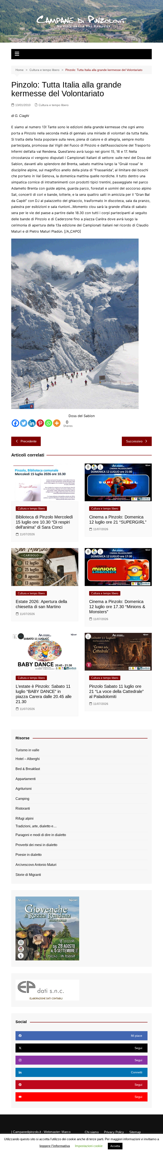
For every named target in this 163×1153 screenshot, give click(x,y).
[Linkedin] (32, 423)
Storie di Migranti (28, 875)
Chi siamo (92, 1132)
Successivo (134, 441)
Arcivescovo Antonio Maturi (35, 865)
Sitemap (135, 1132)
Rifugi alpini (24, 818)
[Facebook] (15, 423)
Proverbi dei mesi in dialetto (36, 845)
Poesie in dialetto (28, 854)
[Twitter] (23, 423)
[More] (56, 423)
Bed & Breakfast (27, 769)
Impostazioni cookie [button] (89, 1146)
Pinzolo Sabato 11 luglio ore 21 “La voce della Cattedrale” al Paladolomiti (116, 691)
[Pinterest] (40, 423)
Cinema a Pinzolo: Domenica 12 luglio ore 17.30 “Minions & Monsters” (117, 606)
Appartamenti (25, 779)
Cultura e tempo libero (54, 105)
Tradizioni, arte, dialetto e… (36, 826)
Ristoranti (22, 808)
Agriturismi (23, 788)
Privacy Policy (114, 1132)
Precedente (29, 441)
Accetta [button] (115, 1146)
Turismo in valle (27, 750)
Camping (22, 798)
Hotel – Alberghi (27, 759)
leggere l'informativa (54, 1146)
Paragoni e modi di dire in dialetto (40, 835)
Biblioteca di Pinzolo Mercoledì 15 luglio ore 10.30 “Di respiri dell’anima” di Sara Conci (44, 522)
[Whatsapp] (48, 423)
